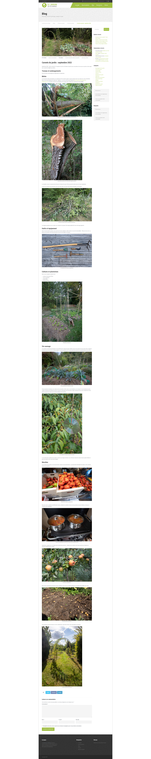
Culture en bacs (98, 72)
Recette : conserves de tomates (101, 39)
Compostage (97, 70)
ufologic (96, 59)
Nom (43, 719)
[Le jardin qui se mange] (49, 5)
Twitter (48, 692)
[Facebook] (106, 1)
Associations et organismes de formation (101, 95)
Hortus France (103, 742)
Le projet (77, 5)
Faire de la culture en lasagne (100, 42)
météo (87, 57)
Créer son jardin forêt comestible (100, 99)
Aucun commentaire (53, 57)
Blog (93, 5)
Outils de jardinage (98, 78)
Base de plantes (85, 5)
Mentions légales (81, 749)
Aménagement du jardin (100, 68)
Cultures (97, 73)
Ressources (99, 5)
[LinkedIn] (108, 1)
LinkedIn (59, 692)
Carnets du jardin (68, 57)
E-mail (60, 719)
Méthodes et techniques (99, 77)
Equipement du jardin (99, 74)
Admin (96, 53)
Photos (106, 5)
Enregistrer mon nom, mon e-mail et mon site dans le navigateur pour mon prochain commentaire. (62, 725)
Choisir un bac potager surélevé (101, 43)
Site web (77, 719)
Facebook (54, 692)
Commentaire (45, 704)
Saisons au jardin (76, 57)
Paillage (96, 80)
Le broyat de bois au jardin (103, 58)
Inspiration (97, 76)
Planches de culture (99, 81)
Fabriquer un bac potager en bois (101, 41)
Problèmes (97, 82)
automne (83, 57)
